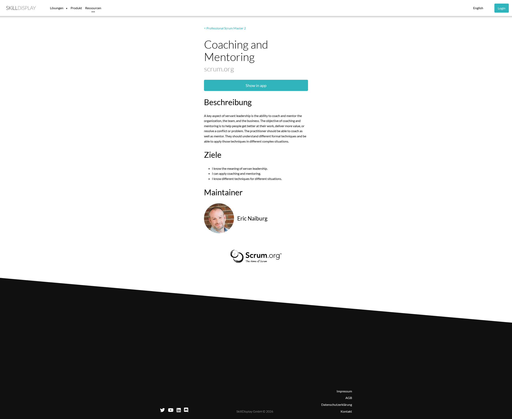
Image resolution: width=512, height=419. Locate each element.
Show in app (256, 85)
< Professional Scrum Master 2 (225, 28)
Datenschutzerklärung (336, 404)
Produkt (76, 8)
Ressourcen (93, 8)
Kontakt (346, 411)
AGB (348, 398)
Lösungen (57, 8)
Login (501, 8)
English (478, 8)
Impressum (344, 391)
